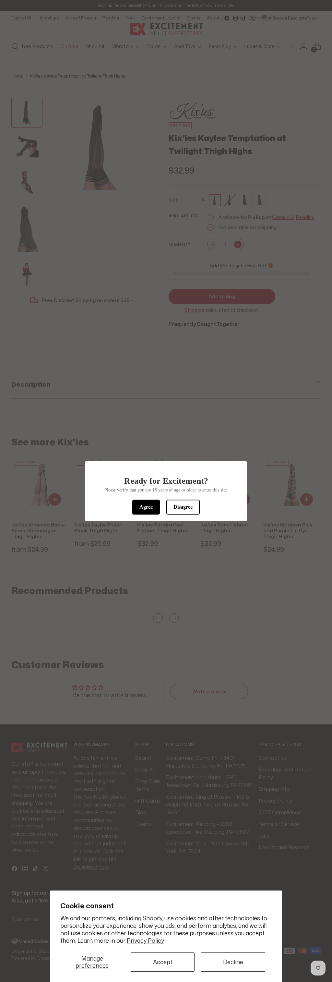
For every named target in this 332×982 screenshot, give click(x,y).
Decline (233, 962)
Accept (162, 962)
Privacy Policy (145, 941)
